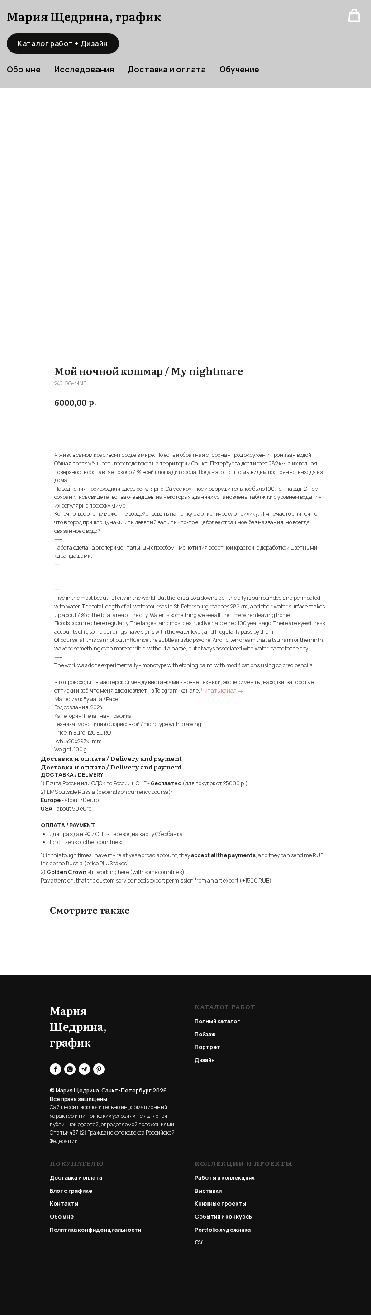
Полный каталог (217, 1021)
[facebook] (55, 1069)
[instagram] (70, 1069)
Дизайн (205, 1060)
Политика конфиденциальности (95, 1230)
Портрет (207, 1047)
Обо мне (62, 1216)
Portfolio (207, 1230)
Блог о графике (71, 1191)
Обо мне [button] (24, 69)
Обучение (239, 69)
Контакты (64, 1203)
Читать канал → (222, 690)
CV (199, 1242)
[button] (354, 16)
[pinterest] (99, 1069)
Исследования (84, 69)
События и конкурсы (224, 1216)
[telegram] (84, 1069)
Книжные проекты (220, 1203)
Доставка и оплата (167, 69)
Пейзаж (205, 1034)
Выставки (208, 1191)
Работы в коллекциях (225, 1178)
